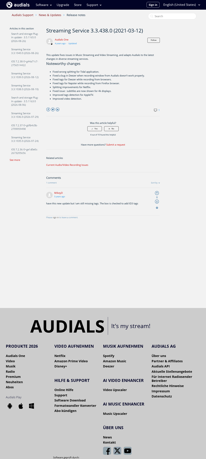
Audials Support (22, 15)
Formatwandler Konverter (75, 405)
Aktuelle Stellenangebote (172, 371)
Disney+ (60, 366)
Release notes (76, 15)
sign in (56, 217)
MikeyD (58, 192)
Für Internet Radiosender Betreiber (172, 378)
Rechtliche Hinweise (168, 386)
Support (92, 5)
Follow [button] (153, 40)
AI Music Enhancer (123, 404)
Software (42, 5)
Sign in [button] (153, 5)
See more (15, 159)
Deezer (108, 366)
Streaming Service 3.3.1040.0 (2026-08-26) (24, 51)
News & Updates (50, 15)
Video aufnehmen (74, 346)
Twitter (53, 109)
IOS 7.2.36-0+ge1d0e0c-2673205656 (24, 151)
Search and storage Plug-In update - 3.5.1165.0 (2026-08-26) (24, 37)
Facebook (48, 109)
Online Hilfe (63, 390)
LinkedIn (58, 109)
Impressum (161, 391)
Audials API (161, 366)
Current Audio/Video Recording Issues (67, 164)
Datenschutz (162, 396)
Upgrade (63, 5)
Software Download (70, 400)
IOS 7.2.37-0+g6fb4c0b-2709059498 (24, 127)
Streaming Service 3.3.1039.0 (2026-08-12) (24, 75)
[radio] (94, 128)
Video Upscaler (115, 390)
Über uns (159, 356)
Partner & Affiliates (167, 361)
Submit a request (115, 144)
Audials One (61, 39)
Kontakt (109, 442)
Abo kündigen (65, 411)
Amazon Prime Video (71, 361)
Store (78, 5)
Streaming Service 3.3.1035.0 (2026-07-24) (24, 139)
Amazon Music (114, 361)
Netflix (60, 356)
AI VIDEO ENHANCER (123, 380)
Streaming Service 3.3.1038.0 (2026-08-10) (24, 87)
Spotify (108, 356)
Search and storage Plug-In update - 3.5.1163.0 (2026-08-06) (24, 101)
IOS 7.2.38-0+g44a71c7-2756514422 (24, 63)
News (107, 437)
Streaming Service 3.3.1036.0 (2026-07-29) (24, 115)
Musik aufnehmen (123, 346)
